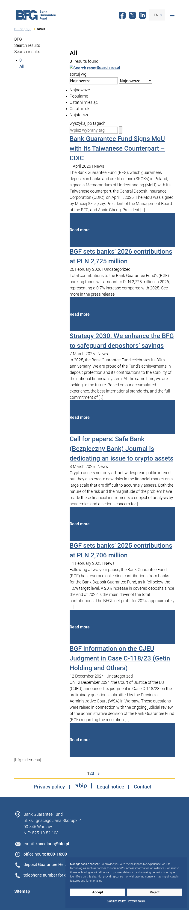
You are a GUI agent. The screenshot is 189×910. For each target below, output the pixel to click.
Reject (154, 892)
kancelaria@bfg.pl (52, 843)
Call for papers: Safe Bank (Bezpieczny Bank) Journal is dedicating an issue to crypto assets (121, 448)
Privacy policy (136, 901)
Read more (80, 229)
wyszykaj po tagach (88, 123)
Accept (97, 892)
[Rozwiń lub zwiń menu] (172, 15)
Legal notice (110, 787)
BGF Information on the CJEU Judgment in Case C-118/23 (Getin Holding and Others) (120, 658)
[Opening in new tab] (81, 785)
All (21, 63)
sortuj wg (78, 74)
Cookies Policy (116, 901)
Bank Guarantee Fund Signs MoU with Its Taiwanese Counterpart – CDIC (117, 148)
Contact (142, 787)
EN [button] (156, 15)
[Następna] (98, 774)
